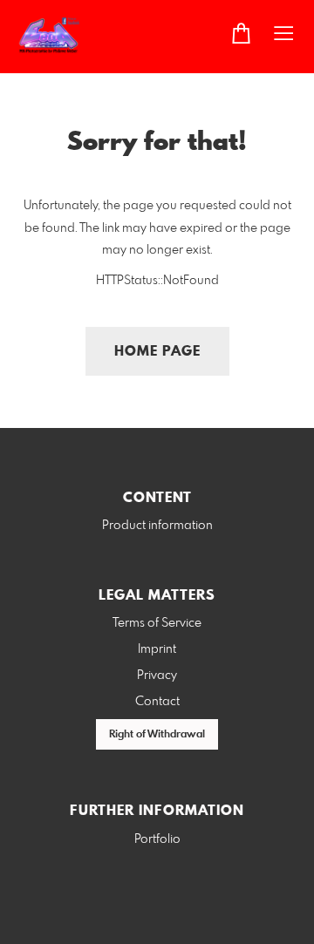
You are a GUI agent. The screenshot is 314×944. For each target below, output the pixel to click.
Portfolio (157, 839)
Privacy (157, 675)
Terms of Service (157, 623)
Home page (157, 351)
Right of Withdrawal (157, 735)
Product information (157, 526)
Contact (157, 702)
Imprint (157, 649)
